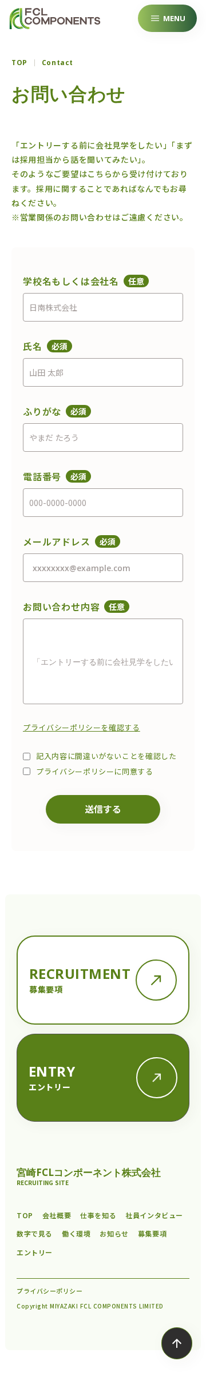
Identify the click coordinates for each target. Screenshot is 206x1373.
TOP (19, 62)
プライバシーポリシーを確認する (81, 727)
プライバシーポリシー (50, 1291)
